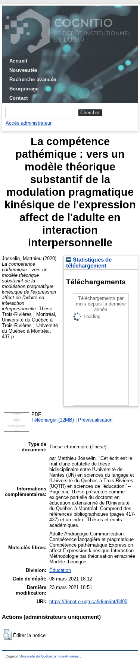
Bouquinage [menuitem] (24, 89)
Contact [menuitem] (18, 98)
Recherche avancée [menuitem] (32, 79)
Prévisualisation (95, 420)
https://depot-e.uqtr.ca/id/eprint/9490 (88, 601)
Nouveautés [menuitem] (23, 70)
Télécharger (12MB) (52, 420)
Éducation (60, 570)
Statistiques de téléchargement (89, 263)
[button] (7, 634)
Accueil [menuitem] (18, 61)
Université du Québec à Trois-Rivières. (49, 656)
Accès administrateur (29, 123)
